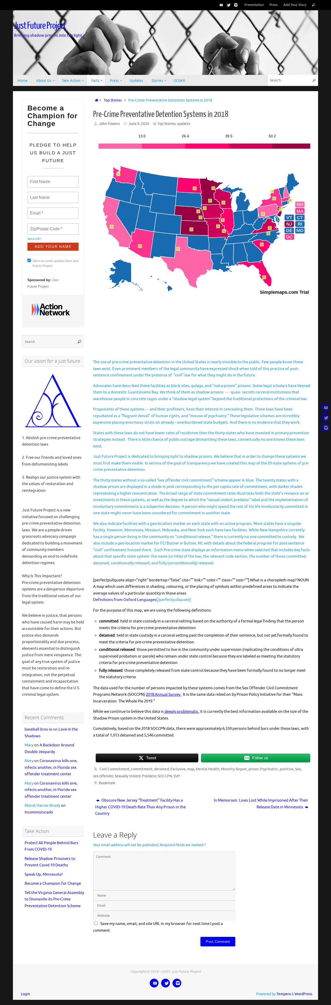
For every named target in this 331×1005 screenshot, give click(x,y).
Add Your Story (294, 5)
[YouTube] (220, 5)
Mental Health (207, 769)
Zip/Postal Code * (45, 225)
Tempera (283, 994)
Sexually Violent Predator (135, 776)
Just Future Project (40, 26)
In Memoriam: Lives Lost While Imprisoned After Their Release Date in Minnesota (261, 804)
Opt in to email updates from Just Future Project (55, 263)
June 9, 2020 (139, 124)
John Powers (109, 124)
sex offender (103, 776)
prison (254, 769)
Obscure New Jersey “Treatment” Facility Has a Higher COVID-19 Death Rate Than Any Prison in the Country (140, 807)
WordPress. (304, 994)
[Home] (95, 100)
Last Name (39, 194)
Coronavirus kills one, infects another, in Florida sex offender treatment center (51, 767)
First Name (40, 178)
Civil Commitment (115, 769)
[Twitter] (227, 5)
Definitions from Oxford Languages (124, 599)
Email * (36, 210)
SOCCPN (165, 776)
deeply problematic (181, 711)
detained (161, 769)
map (190, 769)
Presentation (254, 5)
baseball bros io (38, 729)
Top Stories (113, 100)
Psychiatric (269, 769)
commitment (142, 769)
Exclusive (178, 769)
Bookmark (107, 783)
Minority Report (234, 769)
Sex (298, 769)
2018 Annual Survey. (163, 694)
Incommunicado (39, 812)
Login (25, 994)
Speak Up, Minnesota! (44, 874)
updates (183, 124)
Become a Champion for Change (53, 883)
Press (273, 5)
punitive (287, 769)
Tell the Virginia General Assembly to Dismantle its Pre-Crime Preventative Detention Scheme (54, 899)
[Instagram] (234, 5)
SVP (177, 776)
